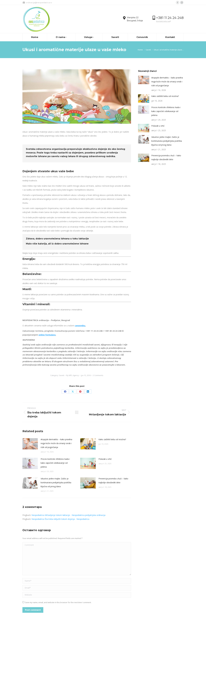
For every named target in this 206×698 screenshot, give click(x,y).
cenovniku (80, 325)
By (72, 375)
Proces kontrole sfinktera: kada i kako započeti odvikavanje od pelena (55, 463)
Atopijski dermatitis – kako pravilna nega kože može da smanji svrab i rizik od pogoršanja (56, 443)
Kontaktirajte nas (163, 21)
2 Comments (98, 375)
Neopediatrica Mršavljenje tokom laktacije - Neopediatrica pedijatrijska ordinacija (68, 515)
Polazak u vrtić (105, 459)
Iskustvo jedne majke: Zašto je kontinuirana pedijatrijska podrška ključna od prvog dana (56, 482)
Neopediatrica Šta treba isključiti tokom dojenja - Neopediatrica (60, 519)
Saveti (61, 375)
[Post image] (30, 443)
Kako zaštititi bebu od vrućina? (112, 439)
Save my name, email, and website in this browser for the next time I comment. (58, 602)
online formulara (47, 334)
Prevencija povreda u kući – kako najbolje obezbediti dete (113, 480)
